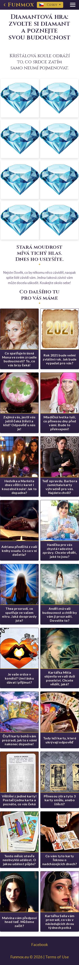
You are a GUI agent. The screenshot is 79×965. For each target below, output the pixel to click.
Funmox (21, 4)
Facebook (39, 944)
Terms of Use (57, 956)
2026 (38, 956)
